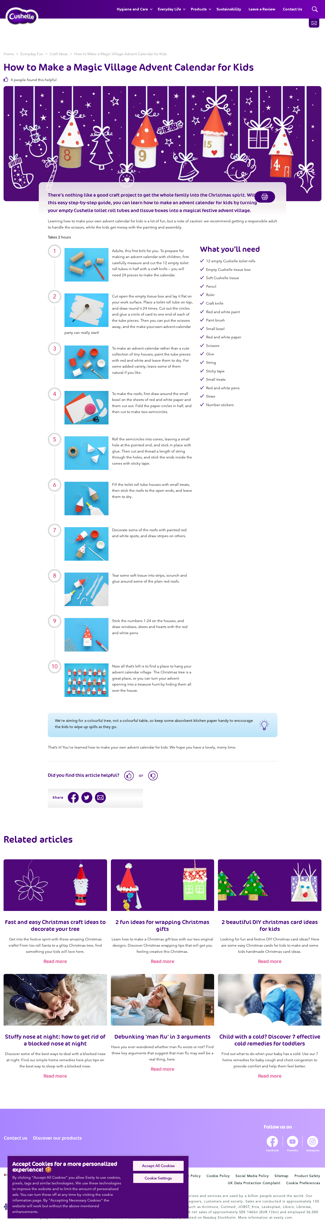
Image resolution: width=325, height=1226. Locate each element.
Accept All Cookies (158, 1165)
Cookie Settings (158, 1178)
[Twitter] (87, 797)
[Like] (129, 775)
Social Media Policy (252, 1176)
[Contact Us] (314, 23)
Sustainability (229, 9)
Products (199, 9)
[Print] (265, 197)
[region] (98, 1186)
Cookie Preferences (303, 1183)
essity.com (283, 1217)
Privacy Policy (189, 1176)
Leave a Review (262, 9)
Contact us (15, 1138)
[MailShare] (100, 797)
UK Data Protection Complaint (254, 1183)
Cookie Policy (218, 1176)
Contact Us (292, 9)
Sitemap (282, 1176)
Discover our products (57, 1138)
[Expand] (151, 9)
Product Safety (307, 1176)
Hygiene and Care (132, 9)
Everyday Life (169, 9)
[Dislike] (153, 775)
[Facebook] (73, 797)
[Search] (315, 9)
